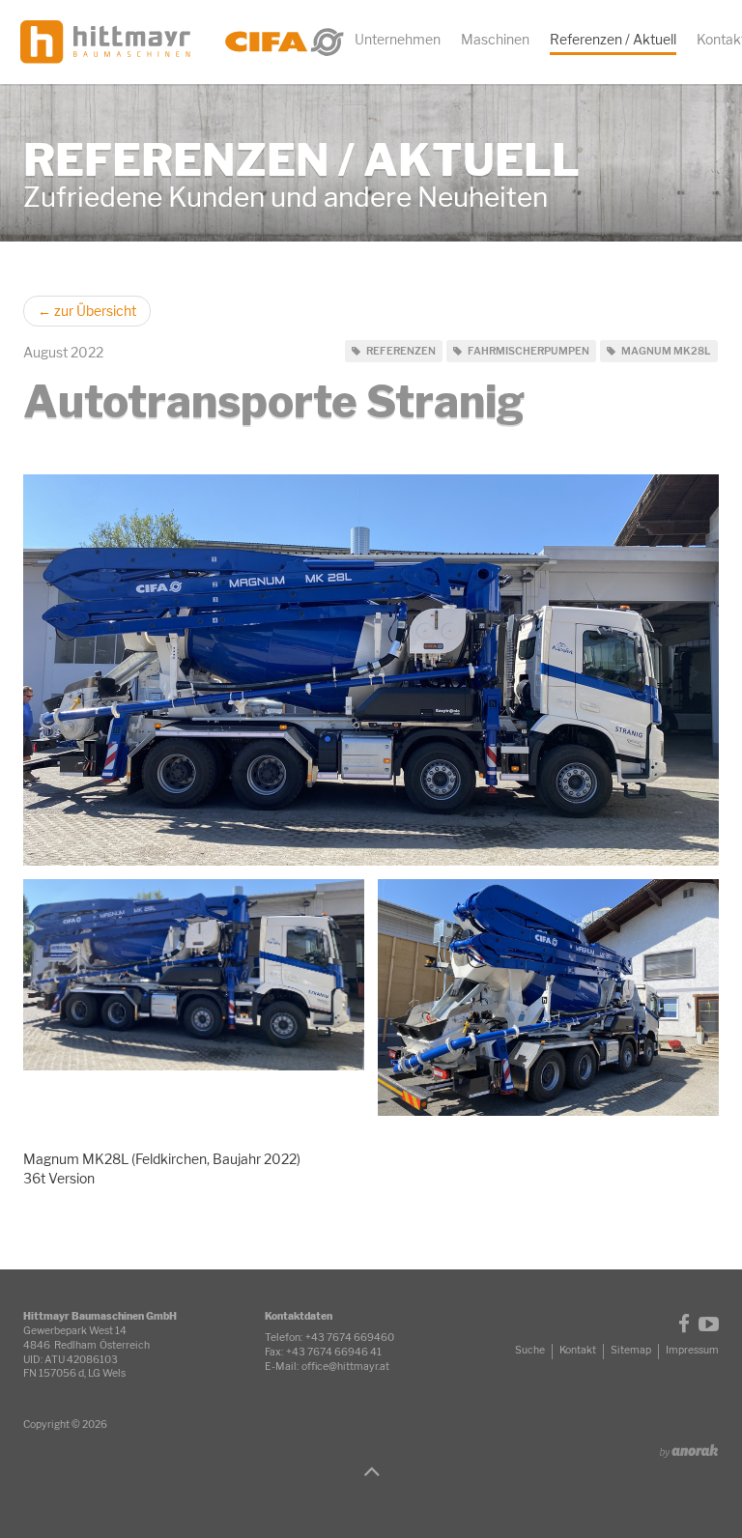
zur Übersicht (87, 310)
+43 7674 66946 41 (334, 1352)
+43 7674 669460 (349, 1337)
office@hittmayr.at (345, 1366)
